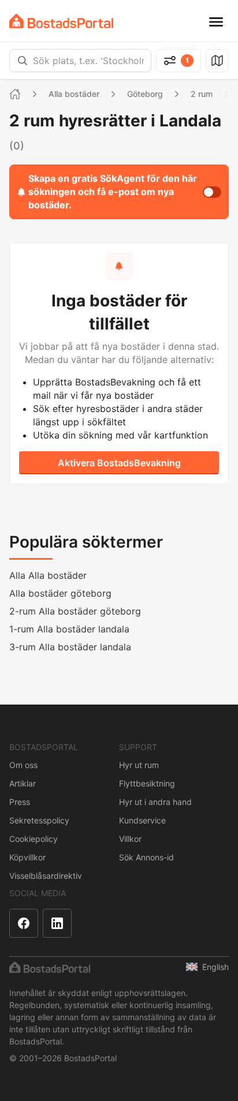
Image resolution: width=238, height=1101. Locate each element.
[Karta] (217, 60)
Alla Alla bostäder (48, 575)
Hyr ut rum (139, 765)
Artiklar (22, 783)
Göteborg (145, 94)
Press (19, 802)
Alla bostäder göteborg (60, 593)
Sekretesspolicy (39, 820)
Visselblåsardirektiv (45, 876)
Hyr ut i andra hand (155, 802)
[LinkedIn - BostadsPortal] (57, 923)
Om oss (23, 765)
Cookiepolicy (33, 839)
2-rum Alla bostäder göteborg (75, 611)
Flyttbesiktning (147, 783)
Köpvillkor (27, 857)
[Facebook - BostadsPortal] (23, 923)
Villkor (130, 839)
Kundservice (142, 820)
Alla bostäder (74, 94)
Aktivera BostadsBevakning (119, 463)
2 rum (202, 94)
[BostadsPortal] (61, 21)
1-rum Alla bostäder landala (69, 629)
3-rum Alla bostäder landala (70, 647)
